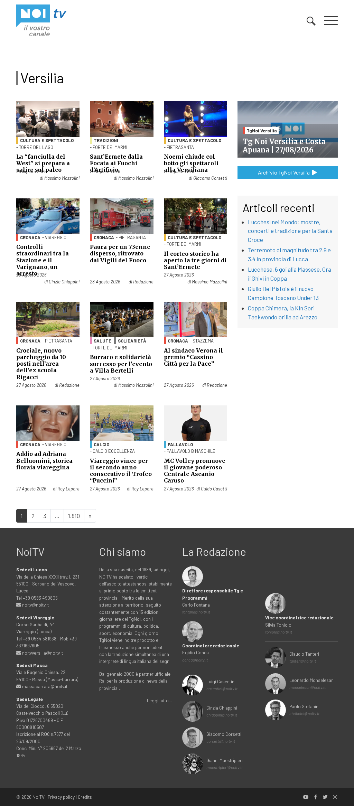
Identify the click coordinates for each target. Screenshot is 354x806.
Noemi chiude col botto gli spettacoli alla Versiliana (191, 163)
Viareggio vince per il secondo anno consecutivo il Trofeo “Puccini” (121, 470)
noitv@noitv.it (35, 605)
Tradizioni (106, 140)
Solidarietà (132, 341)
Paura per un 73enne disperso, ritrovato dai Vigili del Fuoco (120, 253)
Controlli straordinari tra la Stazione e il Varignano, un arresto (42, 260)
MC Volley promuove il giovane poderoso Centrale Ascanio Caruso (194, 470)
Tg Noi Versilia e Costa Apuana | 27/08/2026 (284, 145)
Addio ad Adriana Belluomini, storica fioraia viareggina (44, 460)
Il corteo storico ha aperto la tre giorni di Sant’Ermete (195, 260)
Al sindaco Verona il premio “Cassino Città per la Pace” (193, 357)
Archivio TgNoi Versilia (284, 172)
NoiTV (38, 797)
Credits (85, 797)
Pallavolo (180, 444)
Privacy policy (61, 797)
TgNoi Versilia (261, 130)
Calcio (101, 444)
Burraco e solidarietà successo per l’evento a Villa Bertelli (121, 364)
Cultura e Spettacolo (47, 140)
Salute (102, 341)
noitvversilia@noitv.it (42, 653)
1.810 (74, 515)
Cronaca (30, 237)
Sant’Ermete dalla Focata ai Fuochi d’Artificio (116, 163)
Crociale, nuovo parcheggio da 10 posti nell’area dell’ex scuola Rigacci (41, 364)
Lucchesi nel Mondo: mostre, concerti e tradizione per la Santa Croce (290, 230)
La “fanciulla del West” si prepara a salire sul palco (43, 163)
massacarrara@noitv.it (44, 686)
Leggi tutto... (159, 700)
